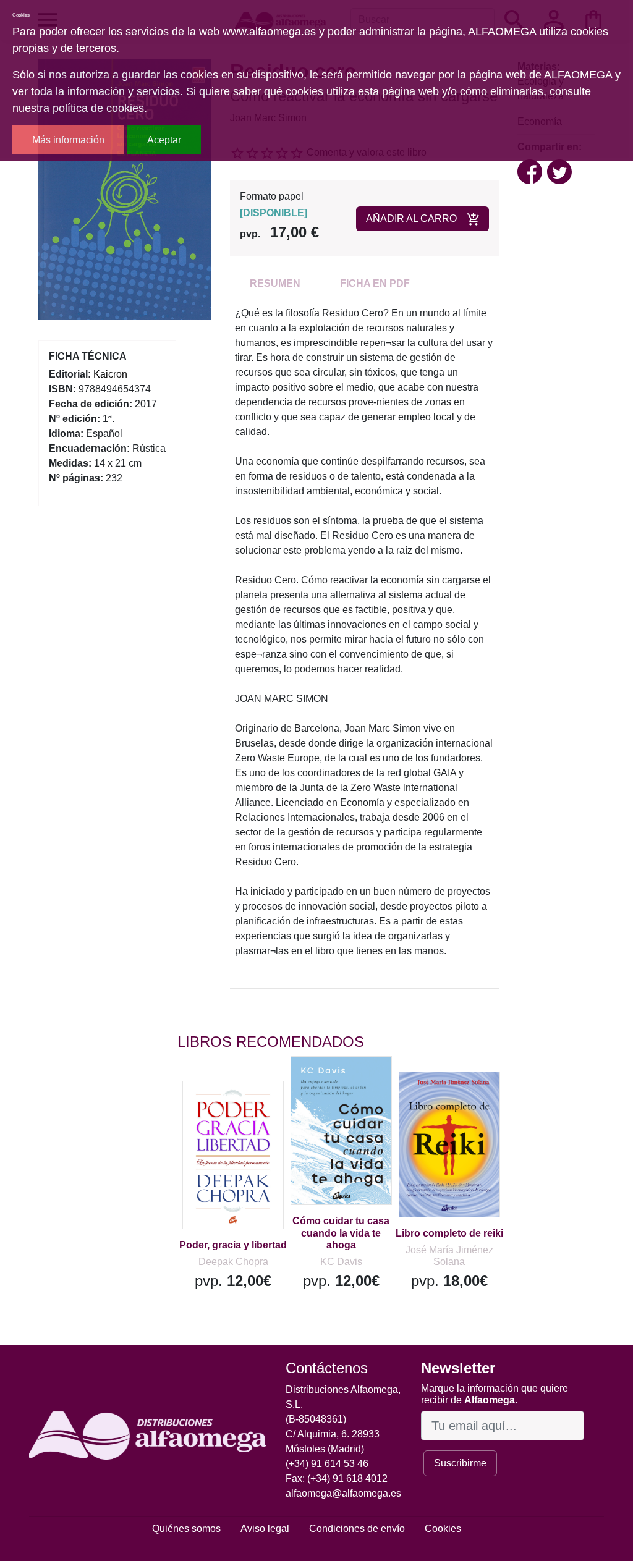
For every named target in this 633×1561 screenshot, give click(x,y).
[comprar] (253, 1108)
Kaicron (110, 374)
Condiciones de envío (357, 1528)
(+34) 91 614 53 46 (327, 1463)
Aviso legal (264, 1528)
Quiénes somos (186, 1528)
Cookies (443, 1528)
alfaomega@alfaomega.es (343, 1493)
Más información (68, 140)
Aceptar (164, 140)
